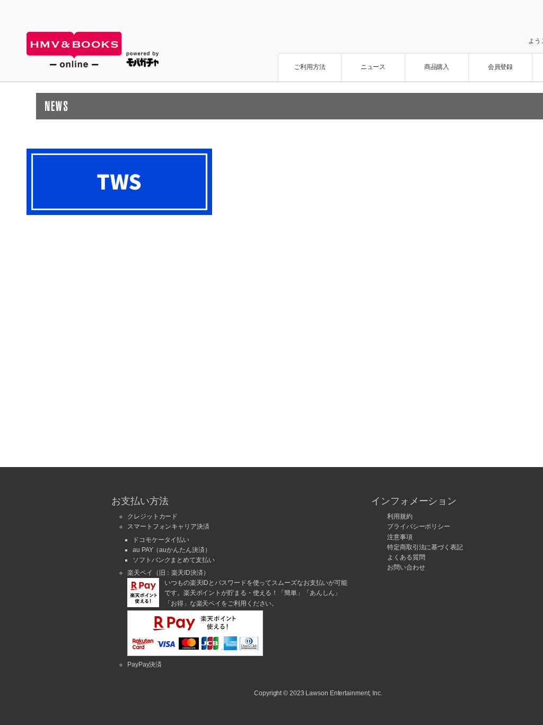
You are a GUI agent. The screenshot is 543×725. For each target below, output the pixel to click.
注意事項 (400, 537)
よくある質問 (406, 557)
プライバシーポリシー (418, 526)
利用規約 (400, 516)
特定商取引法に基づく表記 (425, 547)
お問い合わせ (406, 567)
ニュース (373, 67)
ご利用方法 (310, 67)
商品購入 (437, 67)
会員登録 (500, 67)
